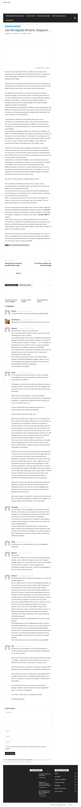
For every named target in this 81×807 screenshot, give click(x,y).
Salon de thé (19, 245)
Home (6, 24)
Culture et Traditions (60, 779)
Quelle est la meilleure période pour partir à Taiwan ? (45, 784)
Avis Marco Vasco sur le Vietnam (45, 774)
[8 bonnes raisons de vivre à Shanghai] (12, 293)
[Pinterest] (16, 39)
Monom (13, 311)
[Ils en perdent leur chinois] (44, 293)
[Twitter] (11, 39)
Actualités (21, 24)
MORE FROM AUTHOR (25, 285)
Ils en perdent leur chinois (42, 300)
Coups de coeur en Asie (58, 16)
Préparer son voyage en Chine (15, 16)
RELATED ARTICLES (11, 285)
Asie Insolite (9, 20)
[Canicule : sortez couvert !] (28, 293)
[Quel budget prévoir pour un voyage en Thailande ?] (34, 793)
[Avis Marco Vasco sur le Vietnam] (34, 776)
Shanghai (26, 245)
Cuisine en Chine (59, 782)
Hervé (8, 33)
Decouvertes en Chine (43, 16)
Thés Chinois (15, 320)
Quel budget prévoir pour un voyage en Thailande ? (44, 792)
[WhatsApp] (21, 39)
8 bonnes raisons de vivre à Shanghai (11, 300)
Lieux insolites (59, 791)
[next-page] (50, 285)
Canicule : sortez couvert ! (26, 300)
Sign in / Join (6, 2)
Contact (70, 805)
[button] (75, 18)
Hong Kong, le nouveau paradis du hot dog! (13, 264)
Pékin (56, 773)
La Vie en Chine (30, 16)
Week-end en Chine (60, 788)
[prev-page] (48, 285)
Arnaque (12, 245)
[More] (25, 39)
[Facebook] (7, 39)
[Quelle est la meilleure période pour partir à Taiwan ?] (34, 785)
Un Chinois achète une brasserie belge (42, 264)
